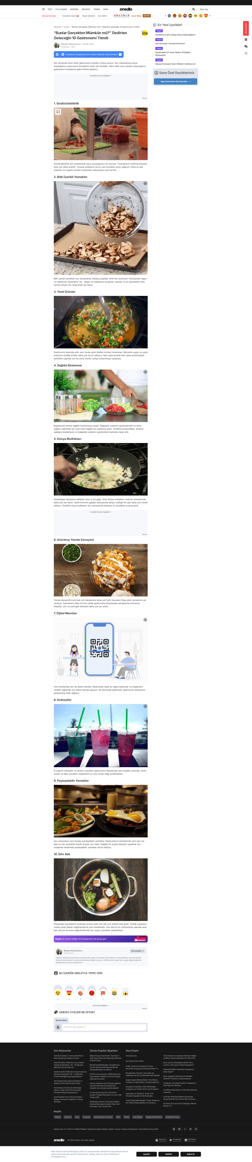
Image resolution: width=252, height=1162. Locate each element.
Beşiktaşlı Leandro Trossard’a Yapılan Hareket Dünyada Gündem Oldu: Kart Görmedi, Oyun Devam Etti (105, 1104)
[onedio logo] (126, 9)
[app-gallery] (190, 1140)
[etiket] (145, 33)
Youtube (86, 1117)
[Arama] (193, 9)
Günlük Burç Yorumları (103, 1117)
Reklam (105, 1129)
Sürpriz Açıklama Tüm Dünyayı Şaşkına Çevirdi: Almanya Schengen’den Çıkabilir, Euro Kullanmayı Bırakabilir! (105, 1085)
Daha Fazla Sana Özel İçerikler (174, 81)
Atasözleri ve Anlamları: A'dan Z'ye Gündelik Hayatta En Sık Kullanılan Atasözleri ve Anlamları (139, 1095)
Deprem (68, 1117)
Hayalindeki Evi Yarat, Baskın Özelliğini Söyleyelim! (172, 53)
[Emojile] (185, 15)
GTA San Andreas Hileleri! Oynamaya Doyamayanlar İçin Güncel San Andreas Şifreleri (179, 1099)
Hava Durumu (131, 1056)
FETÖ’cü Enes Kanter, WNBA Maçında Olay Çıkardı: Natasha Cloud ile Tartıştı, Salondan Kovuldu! (105, 1076)
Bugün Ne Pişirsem (154, 1117)
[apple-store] (161, 1140)
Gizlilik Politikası (80, 1129)
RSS (156, 1129)
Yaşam (159, 31)
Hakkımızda (58, 1129)
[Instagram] (174, 1129)
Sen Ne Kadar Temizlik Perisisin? (170, 43)
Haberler (57, 27)
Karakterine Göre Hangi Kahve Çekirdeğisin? (175, 35)
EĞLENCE (86, 9)
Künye (151, 1129)
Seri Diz (147, 16)
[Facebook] (179, 1129)
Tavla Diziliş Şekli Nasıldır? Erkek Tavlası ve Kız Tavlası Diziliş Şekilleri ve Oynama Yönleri (142, 1102)
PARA (105, 9)
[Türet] (169, 15)
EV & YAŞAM (61, 9)
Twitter (57, 1117)
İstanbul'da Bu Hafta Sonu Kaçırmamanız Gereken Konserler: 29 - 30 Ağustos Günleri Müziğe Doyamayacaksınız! (70, 1074)
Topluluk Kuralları (94, 1129)
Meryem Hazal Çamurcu (77, 44)
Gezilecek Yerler (172, 1117)
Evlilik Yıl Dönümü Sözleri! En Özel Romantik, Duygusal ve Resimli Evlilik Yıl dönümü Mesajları (141, 1068)
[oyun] (190, 15)
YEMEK (97, 9)
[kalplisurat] (200, 15)
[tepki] (58, 993)
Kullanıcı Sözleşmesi (129, 1129)
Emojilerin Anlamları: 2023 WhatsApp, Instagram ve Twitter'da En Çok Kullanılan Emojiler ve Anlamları (142, 1089)
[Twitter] (185, 1129)
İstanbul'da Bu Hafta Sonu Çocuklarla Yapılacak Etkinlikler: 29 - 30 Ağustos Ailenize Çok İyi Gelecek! (69, 1064)
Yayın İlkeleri (143, 1129)
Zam (77, 1117)
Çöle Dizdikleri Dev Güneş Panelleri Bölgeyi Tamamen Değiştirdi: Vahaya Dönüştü (68, 1099)
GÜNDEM (74, 9)
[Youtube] (190, 1129)
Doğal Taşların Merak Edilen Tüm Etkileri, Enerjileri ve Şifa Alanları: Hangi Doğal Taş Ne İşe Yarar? (142, 1082)
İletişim (111, 1129)
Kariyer (118, 1129)
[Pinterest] (196, 1129)
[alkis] (195, 15)
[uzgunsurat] (206, 15)
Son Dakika (137, 1117)
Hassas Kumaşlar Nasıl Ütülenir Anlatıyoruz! (175, 64)
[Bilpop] (179, 15)
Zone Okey (136, 16)
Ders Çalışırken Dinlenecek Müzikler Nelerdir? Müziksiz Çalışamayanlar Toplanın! (178, 1078)
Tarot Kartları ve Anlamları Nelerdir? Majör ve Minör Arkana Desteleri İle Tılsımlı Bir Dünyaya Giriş (180, 1058)
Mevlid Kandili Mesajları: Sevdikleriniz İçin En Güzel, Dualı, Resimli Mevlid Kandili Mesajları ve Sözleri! (105, 1067)
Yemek (66, 27)
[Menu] (43, 9)
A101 (118, 1117)
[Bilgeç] (174, 15)
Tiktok (126, 1117)
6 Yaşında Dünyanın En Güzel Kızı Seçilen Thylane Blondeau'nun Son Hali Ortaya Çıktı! (105, 1094)
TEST (50, 9)
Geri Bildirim (69, 1129)
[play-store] (176, 1140)
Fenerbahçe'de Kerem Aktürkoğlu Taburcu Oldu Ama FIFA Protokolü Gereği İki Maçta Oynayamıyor (67, 1090)
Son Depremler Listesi (134, 1061)
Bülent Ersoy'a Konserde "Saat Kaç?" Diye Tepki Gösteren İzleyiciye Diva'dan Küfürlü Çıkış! (105, 1058)
